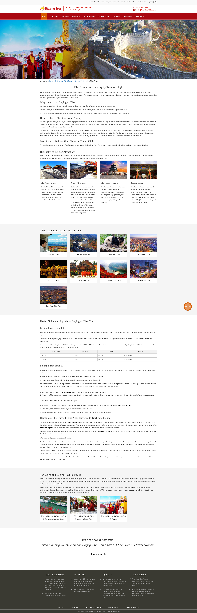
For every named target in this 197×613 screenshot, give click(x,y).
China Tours (54, 16)
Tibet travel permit (123, 405)
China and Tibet (78, 81)
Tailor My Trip (140, 16)
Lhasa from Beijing (103, 431)
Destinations (76, 16)
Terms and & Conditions (93, 607)
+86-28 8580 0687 (142, 7)
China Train (116, 16)
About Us (61, 607)
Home (44, 16)
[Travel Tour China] (50, 9)
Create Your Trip (98, 553)
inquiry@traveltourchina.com (145, 10)
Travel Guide (128, 16)
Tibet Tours (65, 16)
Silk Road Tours (89, 16)
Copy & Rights (113, 607)
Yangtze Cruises (103, 16)
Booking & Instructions (132, 607)
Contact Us (74, 607)
